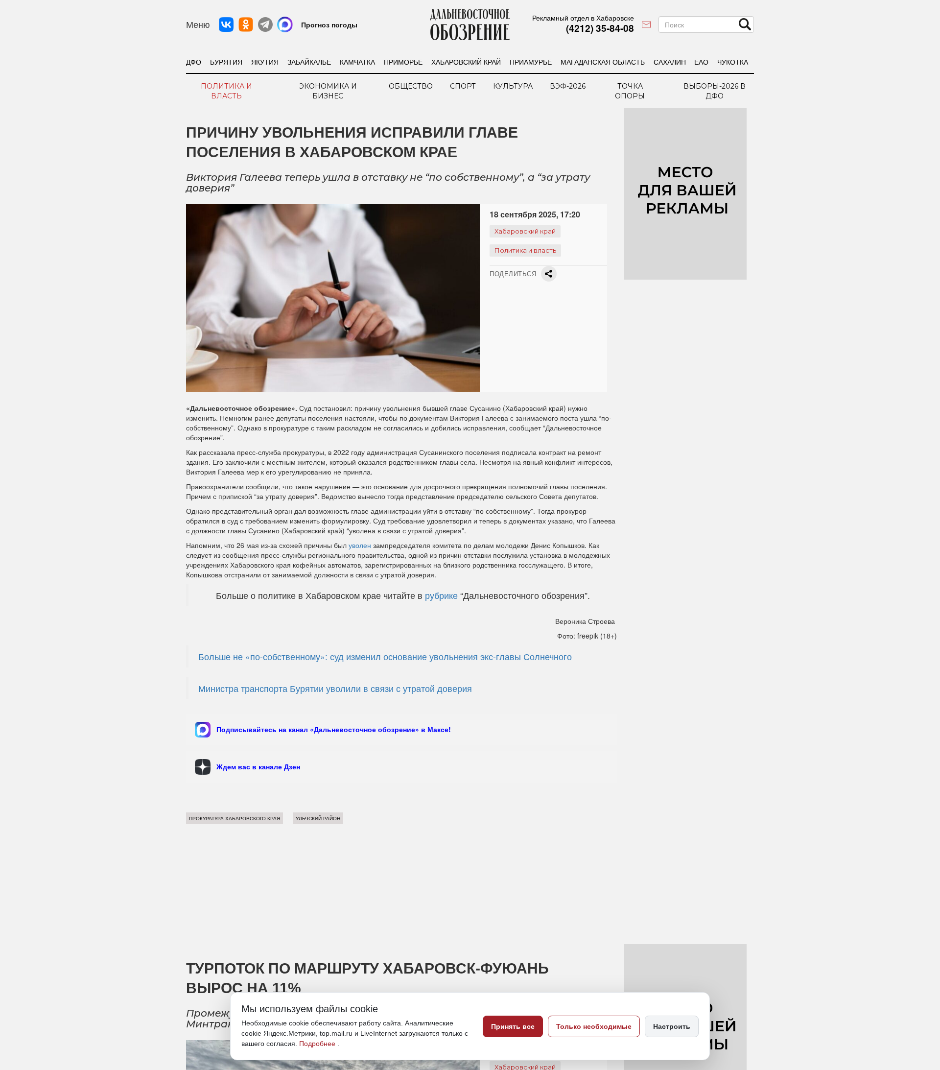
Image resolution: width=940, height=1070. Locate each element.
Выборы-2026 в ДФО (714, 91)
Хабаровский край (466, 62)
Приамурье (531, 62)
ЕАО (701, 62)
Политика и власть (226, 91)
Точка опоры (630, 91)
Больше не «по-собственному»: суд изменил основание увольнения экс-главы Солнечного (385, 656)
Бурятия (226, 62)
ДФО (193, 62)
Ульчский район (318, 818)
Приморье (403, 62)
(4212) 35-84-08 (600, 28)
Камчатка (357, 62)
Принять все (513, 1026)
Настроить (671, 1026)
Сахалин (670, 62)
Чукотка (732, 62)
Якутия (265, 62)
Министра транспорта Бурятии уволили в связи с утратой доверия (335, 688)
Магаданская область (603, 62)
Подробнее (318, 1043)
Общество (411, 86)
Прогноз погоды (329, 24)
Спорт (463, 86)
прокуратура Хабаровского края (234, 818)
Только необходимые (594, 1026)
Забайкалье (309, 62)
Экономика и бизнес (328, 91)
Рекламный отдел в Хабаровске (583, 18)
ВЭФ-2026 (568, 86)
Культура (513, 86)
